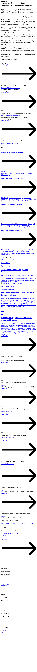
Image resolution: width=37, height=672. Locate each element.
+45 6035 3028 (13, 533)
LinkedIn (3, 535)
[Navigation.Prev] (1, 110)
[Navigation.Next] (2, 110)
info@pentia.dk (5, 585)
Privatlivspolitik (5, 632)
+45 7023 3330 (5, 584)
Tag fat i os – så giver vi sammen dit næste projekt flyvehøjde (17, 523)
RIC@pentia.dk (5, 533)
